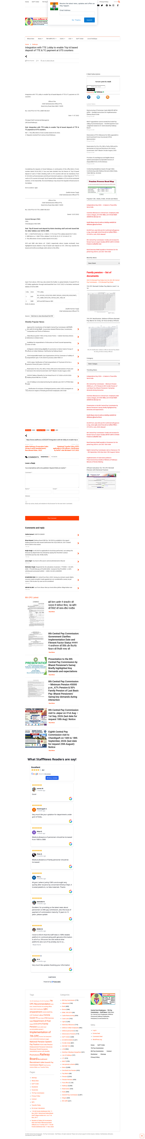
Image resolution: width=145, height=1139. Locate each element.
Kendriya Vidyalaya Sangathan (71, 1052)
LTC (63, 1058)
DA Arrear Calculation (38, 1108)
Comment (28, 472)
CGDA (31, 1009)
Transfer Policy (44, 1067)
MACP (64, 1061)
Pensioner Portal (35, 1049)
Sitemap (34, 1077)
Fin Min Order (66, 1043)
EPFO (40, 1024)
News (40, 38)
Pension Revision (67, 1079)
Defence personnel (67, 1031)
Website (27, 496)
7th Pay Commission (38, 1093)
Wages (64, 1098)
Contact (34, 1099)
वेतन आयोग (65, 1101)
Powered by (90, 92)
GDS (42, 1027)
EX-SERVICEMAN (67, 1040)
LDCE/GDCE (36, 1039)
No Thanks (76, 20)
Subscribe (91, 89)
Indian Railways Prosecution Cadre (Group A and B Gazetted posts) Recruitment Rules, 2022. (36, 448)
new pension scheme (68, 1064)
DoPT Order (79, 38)
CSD (70, 38)
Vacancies (35, 1090)
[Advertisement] (52, 80)
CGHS (62, 38)
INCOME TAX (66, 1046)
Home (92, 1045)
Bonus (64, 1009)
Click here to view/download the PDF (42, 316)
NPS (33, 1102)
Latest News (91, 104)
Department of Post (42, 1021)
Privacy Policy (36, 1096)
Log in (94, 1030)
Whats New (30, 38)
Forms (39, 1027)
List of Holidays (92, 38)
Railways (65, 1085)
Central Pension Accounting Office (42, 1006)
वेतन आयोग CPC (50, 38)
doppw (31, 1024)
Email (55, 489)
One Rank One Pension (69, 1070)
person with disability (44, 1051)
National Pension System (41, 1042)
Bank (63, 1006)
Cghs (63, 1021)
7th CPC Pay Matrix (44, 1001)
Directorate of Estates (68, 1034)
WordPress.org (97, 1039)
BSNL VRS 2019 (67, 1012)
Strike (35, 1067)
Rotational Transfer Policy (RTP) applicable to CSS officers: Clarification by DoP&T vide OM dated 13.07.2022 (66, 448)
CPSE (46, 1018)
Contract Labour (38, 1015)
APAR (52, 1004)
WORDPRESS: (45, 457)
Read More (52, 611)
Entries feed (96, 1033)
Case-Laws (65, 1018)
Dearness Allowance (68, 1024)
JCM (63, 1049)
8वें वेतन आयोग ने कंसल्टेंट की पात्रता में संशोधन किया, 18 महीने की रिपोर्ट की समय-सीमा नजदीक (62, 605)
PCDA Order (43, 1044)
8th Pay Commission (68, 1000)
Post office (65, 1082)
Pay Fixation (34, 1044)
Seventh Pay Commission (70, 1095)
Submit (89, 20)
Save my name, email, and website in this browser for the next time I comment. (49, 503)
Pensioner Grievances (45, 1047)
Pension (64, 1076)
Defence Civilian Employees (70, 1028)
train (39, 1067)
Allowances (65, 1003)
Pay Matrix (65, 1073)
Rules (63, 1092)
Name (27, 489)
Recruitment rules (37, 1062)
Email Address (65, 10)
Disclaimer (35, 1087)
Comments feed (97, 1036)
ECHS (36, 1024)
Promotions (35, 1055)
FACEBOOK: (54, 456)
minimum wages (44, 1039)
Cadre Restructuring (68, 1015)
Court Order (41, 1018)
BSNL (31, 1006)
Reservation (65, 1089)
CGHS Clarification (38, 1009)
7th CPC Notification (35, 1001)
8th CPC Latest (31, 597)
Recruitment (42, 1059)
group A (41, 1029)
